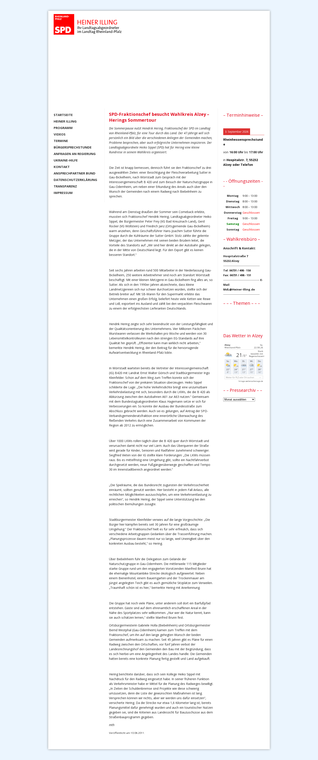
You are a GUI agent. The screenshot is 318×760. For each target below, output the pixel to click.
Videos (60, 134)
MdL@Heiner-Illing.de (239, 289)
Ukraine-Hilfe (66, 160)
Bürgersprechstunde (73, 147)
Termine (61, 141)
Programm (63, 128)
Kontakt (62, 167)
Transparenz (65, 186)
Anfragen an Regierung (75, 154)
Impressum (63, 192)
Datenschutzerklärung (75, 179)
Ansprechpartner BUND (74, 173)
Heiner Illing (65, 121)
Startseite (63, 115)
